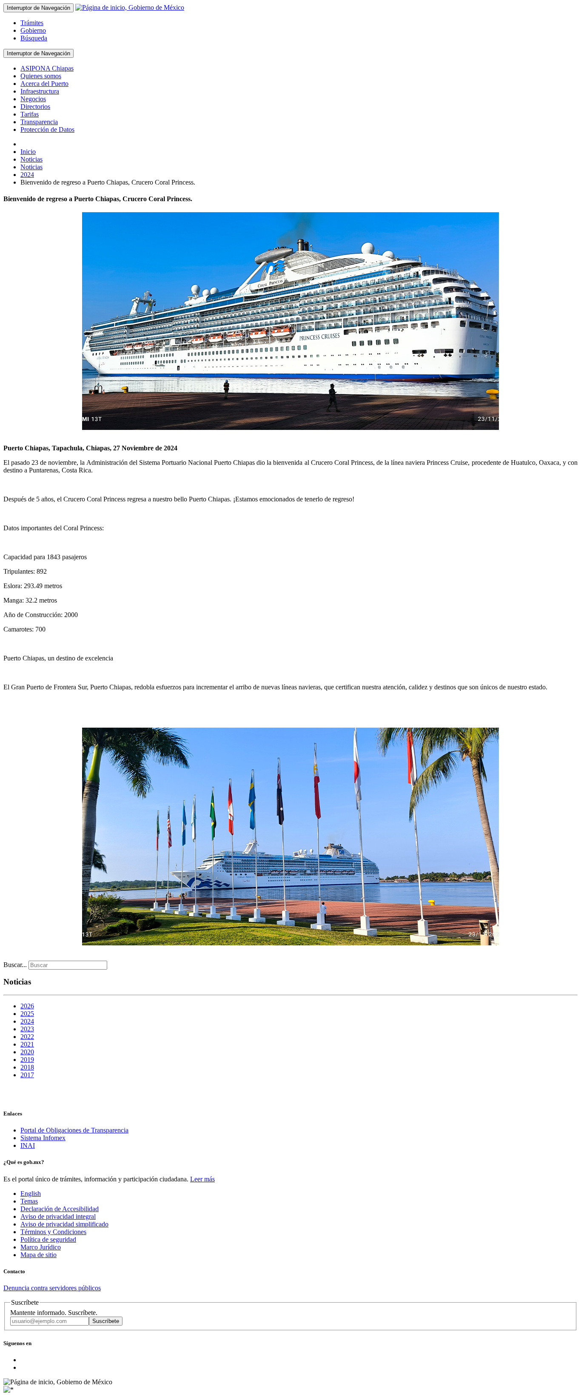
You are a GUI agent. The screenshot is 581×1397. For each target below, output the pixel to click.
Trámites (31, 22)
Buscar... (15, 964)
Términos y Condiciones (53, 1231)
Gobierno (33, 30)
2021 (27, 1044)
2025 (27, 1013)
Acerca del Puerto (44, 83)
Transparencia (39, 121)
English (30, 1193)
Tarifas (29, 114)
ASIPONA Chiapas (47, 68)
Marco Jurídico (40, 1247)
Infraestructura (39, 91)
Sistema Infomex (43, 1137)
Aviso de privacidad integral (58, 1216)
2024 (27, 1021)
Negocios (33, 98)
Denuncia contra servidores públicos (52, 1288)
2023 (27, 1029)
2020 (27, 1052)
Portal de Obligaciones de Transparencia (74, 1130)
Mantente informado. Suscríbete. (53, 1312)
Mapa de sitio (38, 1254)
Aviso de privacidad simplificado (64, 1224)
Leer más (202, 1179)
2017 (27, 1074)
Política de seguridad (48, 1239)
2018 (27, 1067)
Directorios (35, 106)
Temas (29, 1201)
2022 (27, 1036)
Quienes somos (40, 76)
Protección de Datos (47, 129)
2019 (27, 1059)
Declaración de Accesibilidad (59, 1208)
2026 (27, 1006)
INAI (27, 1145)
